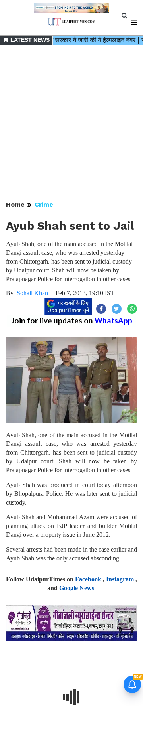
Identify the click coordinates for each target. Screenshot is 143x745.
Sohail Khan (32, 293)
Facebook (88, 579)
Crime (44, 204)
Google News (76, 588)
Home (15, 204)
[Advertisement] (71, 123)
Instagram (120, 579)
